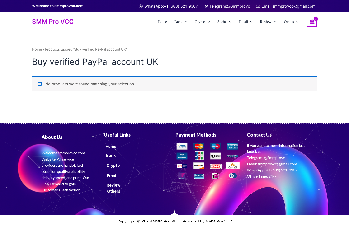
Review (266, 21)
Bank (178, 21)
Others (289, 21)
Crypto (200, 21)
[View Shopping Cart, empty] (312, 21)
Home (162, 21)
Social (222, 21)
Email (243, 21)
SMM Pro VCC (53, 21)
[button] (185, 21)
